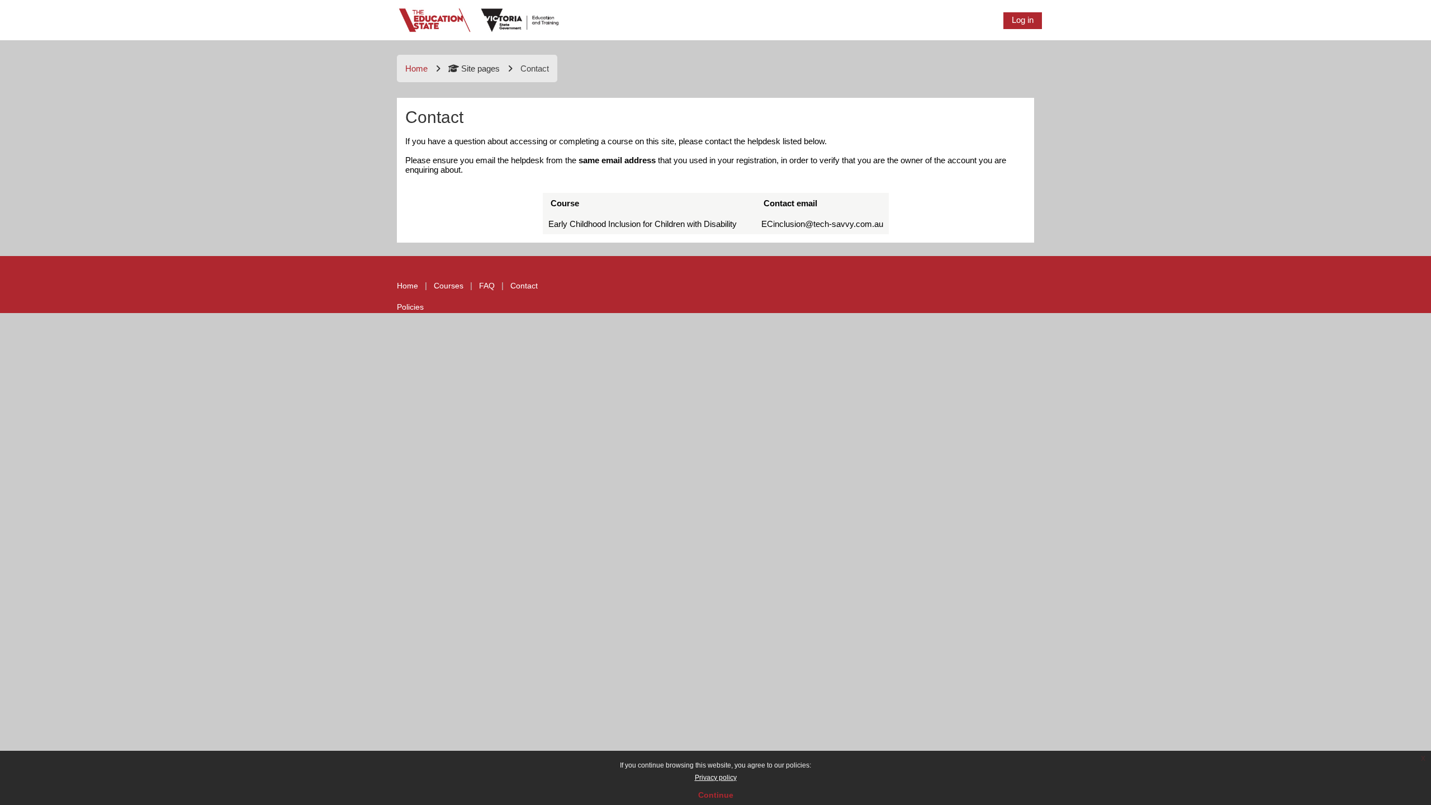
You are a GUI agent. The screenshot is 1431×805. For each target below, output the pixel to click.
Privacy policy (716, 778)
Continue (715, 794)
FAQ (487, 285)
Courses (448, 285)
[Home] (479, 19)
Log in (1023, 20)
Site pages (480, 68)
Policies (410, 306)
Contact (524, 285)
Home (416, 68)
